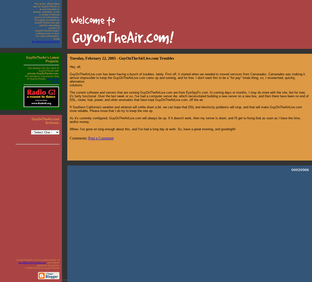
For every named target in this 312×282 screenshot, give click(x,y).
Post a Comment (101, 138)
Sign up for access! (53, 80)
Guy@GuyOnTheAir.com (45, 41)
